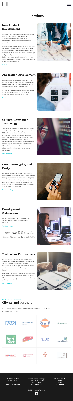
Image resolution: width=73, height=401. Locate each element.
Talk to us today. (7, 226)
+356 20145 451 (36, 384)
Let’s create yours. (8, 283)
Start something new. (9, 190)
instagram (36, 393)
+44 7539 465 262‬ (13, 384)
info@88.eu (60, 384)
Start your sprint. (8, 98)
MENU (69, 4)
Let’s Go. (5, 65)
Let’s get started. (8, 153)
